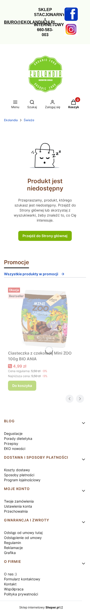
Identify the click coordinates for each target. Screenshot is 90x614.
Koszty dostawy (17, 470)
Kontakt (10, 584)
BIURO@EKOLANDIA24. (27, 22)
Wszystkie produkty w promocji (31, 274)
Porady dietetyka (18, 438)
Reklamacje (13, 547)
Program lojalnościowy (22, 480)
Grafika (10, 553)
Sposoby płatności (19, 475)
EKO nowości (14, 448)
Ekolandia (11, 120)
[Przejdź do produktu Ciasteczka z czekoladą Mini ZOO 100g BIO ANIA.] (45, 317)
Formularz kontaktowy (22, 579)
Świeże (29, 120)
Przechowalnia (16, 511)
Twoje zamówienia (19, 501)
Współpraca (14, 589)
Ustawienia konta (18, 506)
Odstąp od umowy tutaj (23, 532)
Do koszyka (22, 385)
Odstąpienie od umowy (23, 537)
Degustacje (13, 433)
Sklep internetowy (39, 607)
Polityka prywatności (21, 594)
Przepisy (11, 443)
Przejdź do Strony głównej (45, 236)
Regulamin (12, 542)
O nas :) (10, 574)
